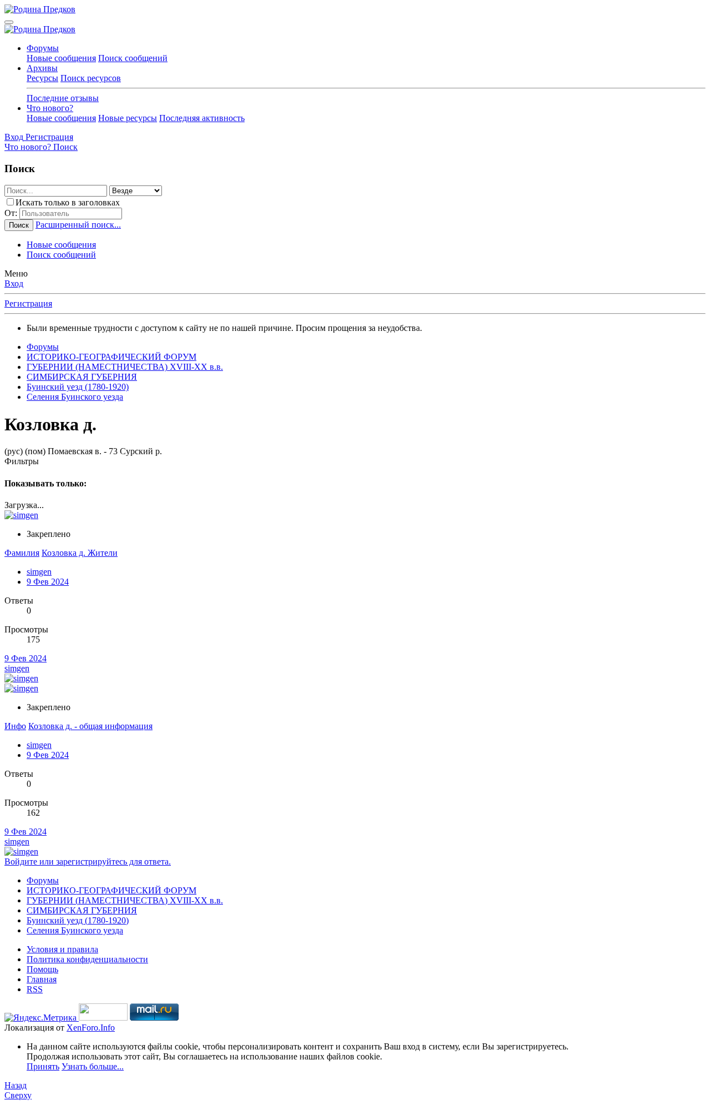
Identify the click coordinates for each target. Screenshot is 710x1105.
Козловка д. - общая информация (90, 726)
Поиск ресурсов (90, 78)
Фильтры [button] (21, 461)
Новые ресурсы (127, 118)
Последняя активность (202, 118)
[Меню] (8, 22)
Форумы (43, 48)
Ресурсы (42, 78)
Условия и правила (62, 949)
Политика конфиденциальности (87, 959)
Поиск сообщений (133, 58)
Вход (13, 283)
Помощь (42, 969)
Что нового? (50, 108)
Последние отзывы (63, 98)
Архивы (42, 68)
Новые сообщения (61, 58)
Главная (42, 979)
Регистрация (28, 303)
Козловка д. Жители (80, 552)
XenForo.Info (91, 1027)
